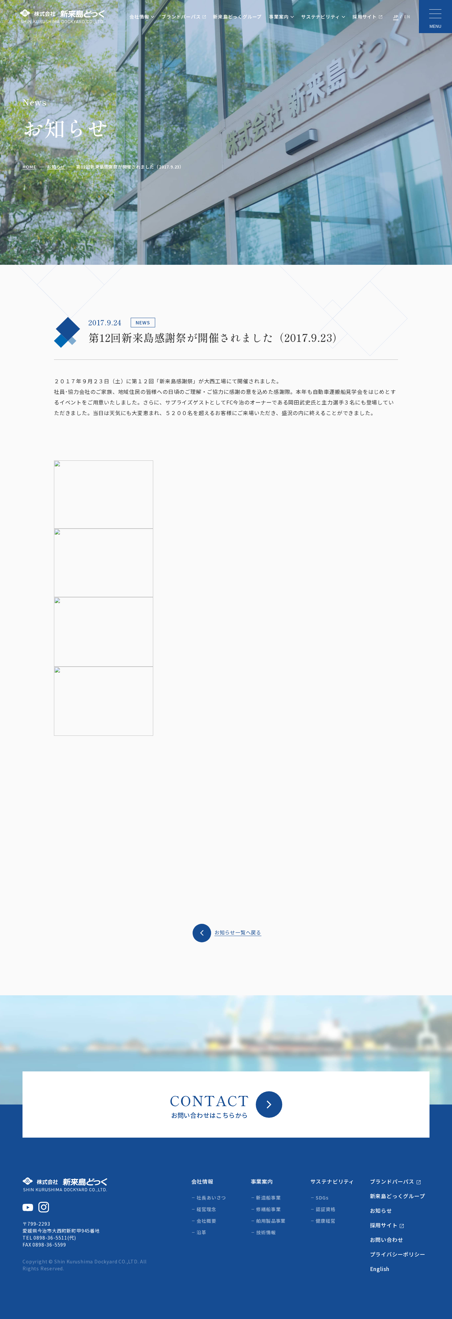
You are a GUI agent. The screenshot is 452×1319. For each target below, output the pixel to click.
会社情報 (139, 16)
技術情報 (266, 1232)
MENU (435, 26)
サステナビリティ (320, 16)
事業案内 (279, 16)
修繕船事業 (268, 1209)
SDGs (322, 1197)
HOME (29, 167)
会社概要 (206, 1220)
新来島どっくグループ (237, 16)
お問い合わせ (386, 1240)
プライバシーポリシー (398, 1254)
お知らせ (56, 167)
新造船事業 (268, 1197)
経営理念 (206, 1209)
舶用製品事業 (271, 1220)
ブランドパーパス (181, 16)
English (380, 1269)
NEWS (143, 322)
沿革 (201, 1232)
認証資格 (325, 1209)
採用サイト (364, 16)
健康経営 (325, 1220)
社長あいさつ (211, 1197)
